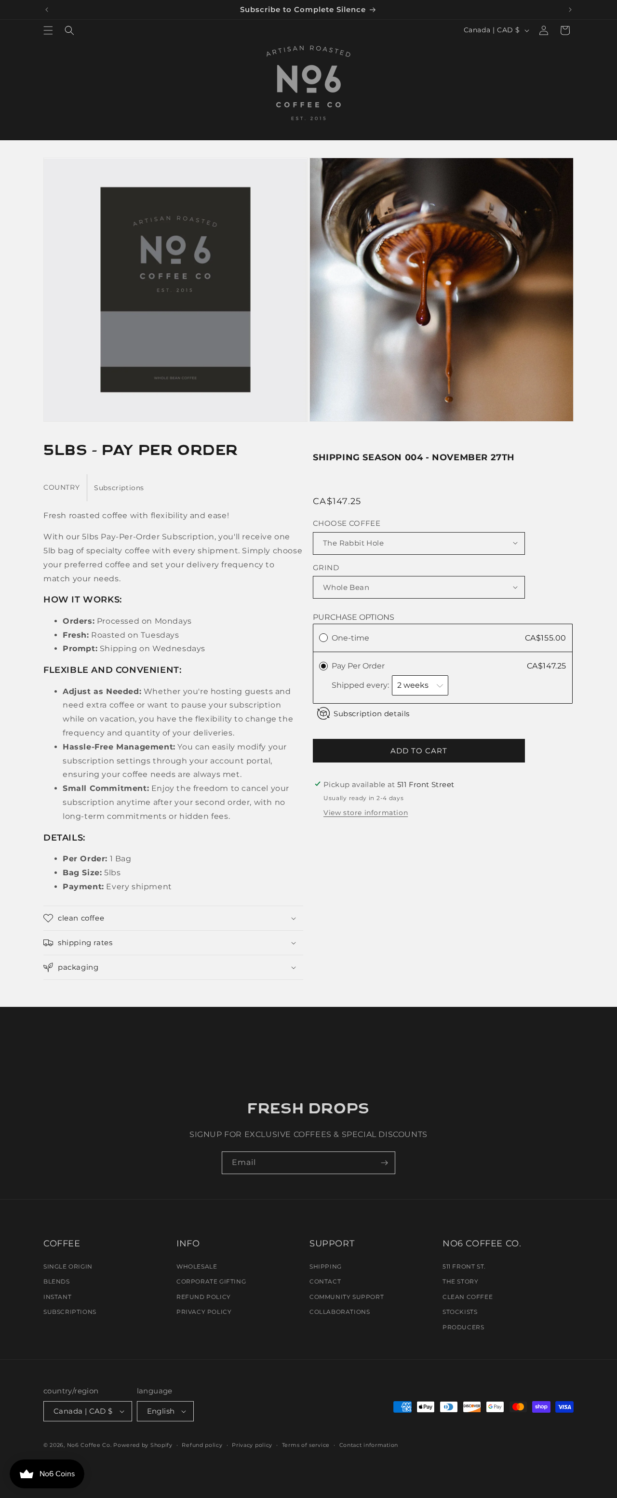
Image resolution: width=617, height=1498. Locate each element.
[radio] (323, 637)
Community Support (346, 1296)
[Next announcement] (570, 9)
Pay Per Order (359, 665)
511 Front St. (464, 1266)
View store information (365, 812)
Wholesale (196, 1266)
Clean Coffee (468, 1296)
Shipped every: (361, 684)
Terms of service (306, 1445)
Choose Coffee (346, 522)
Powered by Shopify (143, 1445)
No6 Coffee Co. (89, 1445)
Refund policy (202, 1445)
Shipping (325, 1266)
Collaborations (339, 1311)
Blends (56, 1281)
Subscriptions (69, 1311)
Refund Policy (203, 1296)
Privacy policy (252, 1445)
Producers (463, 1327)
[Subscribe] (384, 1162)
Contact (325, 1281)
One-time (350, 637)
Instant (57, 1296)
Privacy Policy (203, 1311)
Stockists (460, 1311)
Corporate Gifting (211, 1281)
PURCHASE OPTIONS (353, 616)
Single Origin (68, 1266)
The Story (460, 1281)
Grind (326, 567)
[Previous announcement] (46, 9)
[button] (48, 30)
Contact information (368, 1445)
